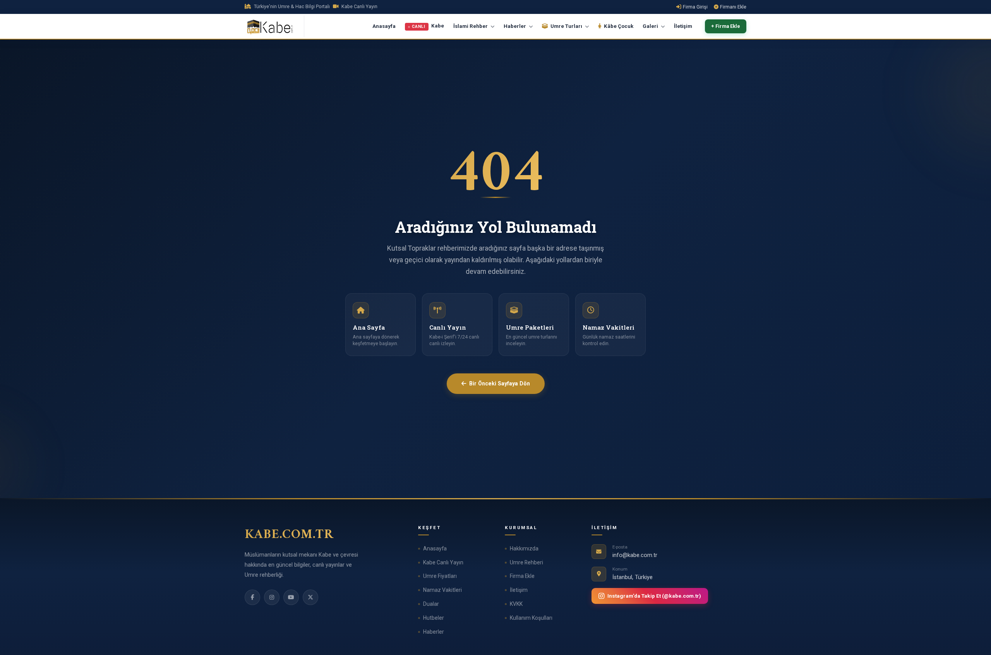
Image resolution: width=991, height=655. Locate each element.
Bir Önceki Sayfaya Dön (499, 383)
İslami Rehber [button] (471, 26)
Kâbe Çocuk (618, 26)
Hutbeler (433, 618)
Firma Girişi (695, 7)
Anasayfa (384, 26)
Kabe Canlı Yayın (443, 562)
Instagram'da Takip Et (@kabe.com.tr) (654, 596)
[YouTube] (291, 597)
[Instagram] (271, 597)
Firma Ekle (522, 576)
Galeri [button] (651, 26)
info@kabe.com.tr (634, 555)
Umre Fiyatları (440, 576)
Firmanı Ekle (733, 7)
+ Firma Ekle (725, 26)
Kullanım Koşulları (531, 618)
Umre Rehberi (526, 562)
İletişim (683, 26)
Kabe (428, 26)
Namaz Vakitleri (442, 590)
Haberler (433, 632)
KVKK (516, 604)
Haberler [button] (515, 26)
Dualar (431, 604)
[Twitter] (310, 597)
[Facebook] (252, 597)
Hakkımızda (524, 548)
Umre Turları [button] (566, 26)
